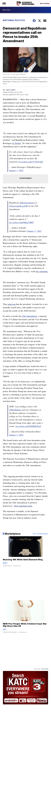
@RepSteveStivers (27, 202)
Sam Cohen (10, 90)
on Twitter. (16, 143)
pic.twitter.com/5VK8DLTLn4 (28, 426)
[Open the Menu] (4, 3)
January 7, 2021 (16, 170)
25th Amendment (29, 316)
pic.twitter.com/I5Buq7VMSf (21, 222)
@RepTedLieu (15, 409)
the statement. (42, 271)
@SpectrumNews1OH (18, 206)
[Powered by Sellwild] (44, 669)
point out (12, 304)
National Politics (14, 20)
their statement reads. (23, 505)
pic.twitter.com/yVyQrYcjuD (31, 161)
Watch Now (44, 3)
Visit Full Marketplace (40, 534)
